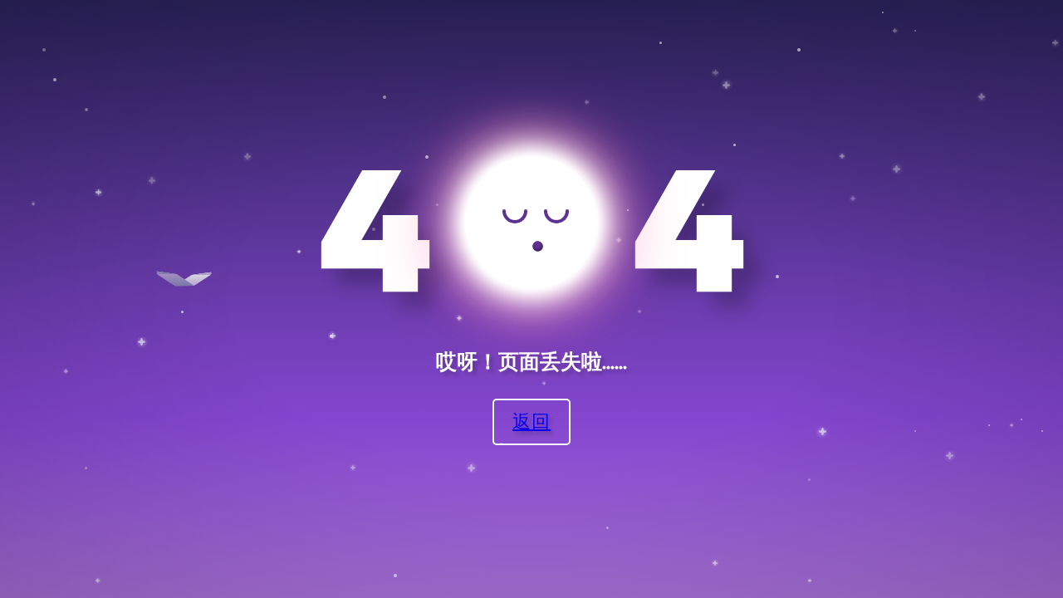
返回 (531, 420)
